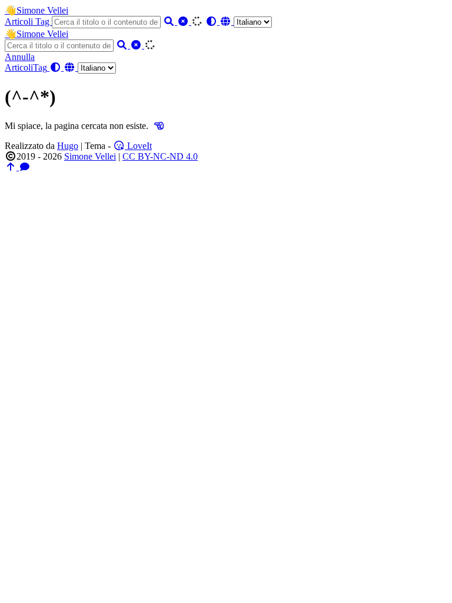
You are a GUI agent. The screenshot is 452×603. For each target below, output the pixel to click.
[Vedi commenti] (25, 167)
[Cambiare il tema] (212, 21)
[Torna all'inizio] (12, 167)
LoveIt (138, 146)
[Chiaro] (184, 21)
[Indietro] (159, 126)
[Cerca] (170, 21)
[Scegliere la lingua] (246, 21)
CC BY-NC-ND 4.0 (160, 156)
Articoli (20, 21)
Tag (43, 21)
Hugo (67, 146)
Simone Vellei (36, 10)
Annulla (20, 57)
